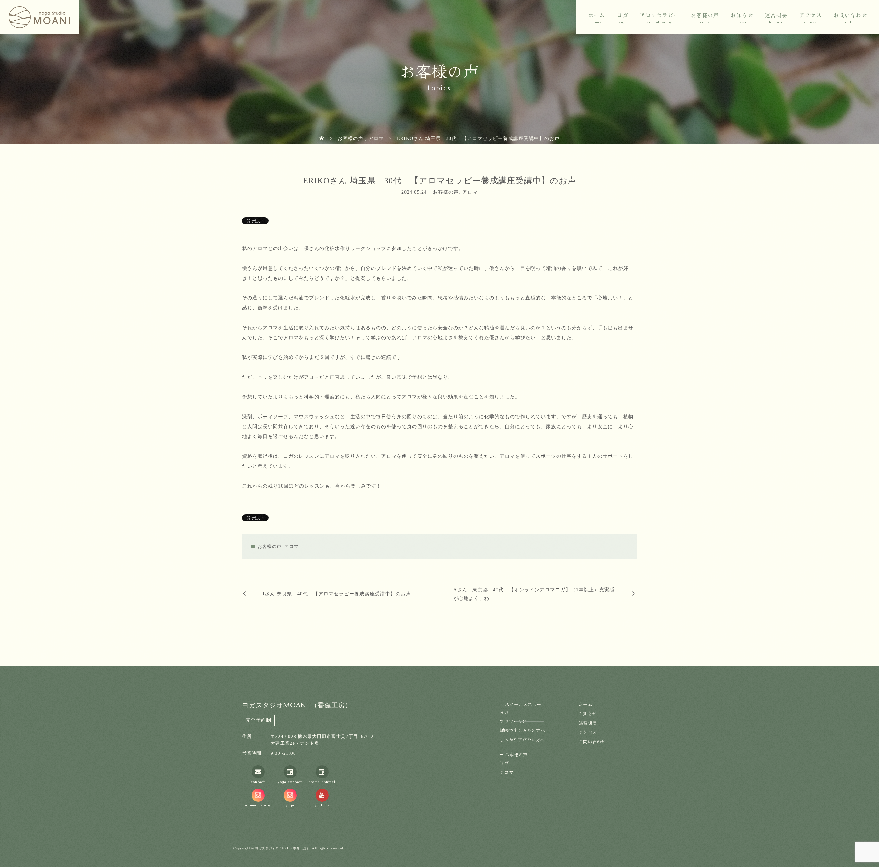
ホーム (596, 15)
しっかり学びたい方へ (522, 739)
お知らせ (742, 15)
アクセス (810, 15)
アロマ (470, 191)
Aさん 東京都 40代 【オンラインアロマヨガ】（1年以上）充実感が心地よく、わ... (534, 594)
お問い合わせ (850, 15)
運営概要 (776, 15)
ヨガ (622, 15)
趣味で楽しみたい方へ (522, 730)
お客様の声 (446, 191)
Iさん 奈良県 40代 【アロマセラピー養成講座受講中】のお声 (337, 593)
